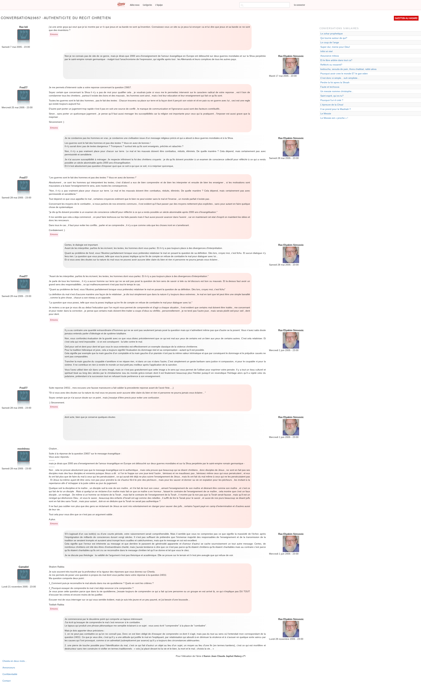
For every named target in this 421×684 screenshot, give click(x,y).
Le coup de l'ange (329, 42)
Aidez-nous (134, 4)
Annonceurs (8, 667)
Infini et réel (326, 51)
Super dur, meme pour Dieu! (335, 47)
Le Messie (325, 113)
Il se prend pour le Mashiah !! (335, 109)
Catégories (147, 4)
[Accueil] (122, 4)
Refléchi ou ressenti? (331, 64)
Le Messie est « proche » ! (334, 118)
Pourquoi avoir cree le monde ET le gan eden (344, 73)
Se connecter (299, 4)
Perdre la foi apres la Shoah (334, 82)
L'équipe (159, 4)
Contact (6, 680)
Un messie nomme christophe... (336, 91)
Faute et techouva (329, 87)
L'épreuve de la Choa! (331, 104)
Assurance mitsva (329, 55)
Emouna (54, 34)
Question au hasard (406, 18)
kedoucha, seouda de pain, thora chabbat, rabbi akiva (348, 69)
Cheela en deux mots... (14, 661)
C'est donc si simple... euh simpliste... (339, 78)
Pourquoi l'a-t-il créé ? (331, 100)
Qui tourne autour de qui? (333, 38)
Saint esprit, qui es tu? (332, 95)
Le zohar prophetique (331, 33)
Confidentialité (9, 674)
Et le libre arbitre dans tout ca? (336, 60)
